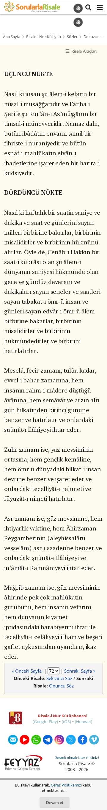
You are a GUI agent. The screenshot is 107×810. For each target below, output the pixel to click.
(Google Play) (45, 721)
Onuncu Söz (61, 686)
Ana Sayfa (11, 36)
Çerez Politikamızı (66, 785)
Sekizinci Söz (59, 678)
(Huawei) (83, 721)
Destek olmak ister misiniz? (76, 757)
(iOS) (66, 721)
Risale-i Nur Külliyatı (43, 36)
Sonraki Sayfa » (79, 671)
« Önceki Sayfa (27, 671)
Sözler (72, 36)
